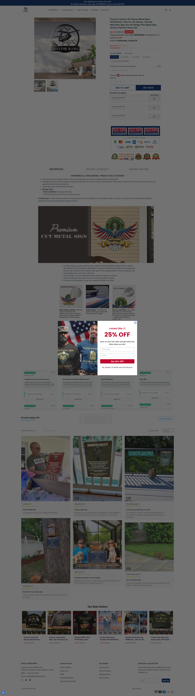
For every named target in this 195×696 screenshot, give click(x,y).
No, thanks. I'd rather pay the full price (117, 367)
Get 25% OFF (117, 361)
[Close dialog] (135, 323)
